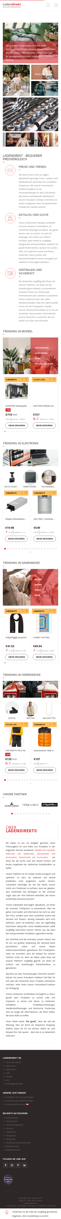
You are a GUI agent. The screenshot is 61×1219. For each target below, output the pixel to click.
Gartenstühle (11, 1121)
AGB (8, 1073)
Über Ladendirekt (13, 1062)
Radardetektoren (13, 1150)
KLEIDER (38, 584)
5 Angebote (39, 493)
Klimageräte (11, 1135)
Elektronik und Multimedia (20, 853)
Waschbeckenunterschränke (18, 1142)
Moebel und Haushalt (45, 850)
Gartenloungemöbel (14, 1125)
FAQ (7, 1080)
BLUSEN (38, 579)
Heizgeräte (10, 1139)
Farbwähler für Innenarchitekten (20, 1097)
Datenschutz (11, 1069)
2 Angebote (11, 379)
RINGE (37, 595)
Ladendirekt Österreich (16, 1104)
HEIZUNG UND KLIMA (44, 364)
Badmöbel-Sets (12, 1146)
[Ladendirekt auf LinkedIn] (24, 1165)
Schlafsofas (11, 1132)
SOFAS (37, 358)
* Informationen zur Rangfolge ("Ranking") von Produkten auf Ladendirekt (31, 1206)
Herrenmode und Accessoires (33, 857)
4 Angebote (11, 493)
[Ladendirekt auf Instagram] (12, 1165)
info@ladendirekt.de (30, 1203)
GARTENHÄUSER (42, 348)
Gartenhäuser (12, 1117)
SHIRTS (38, 590)
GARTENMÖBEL (41, 353)
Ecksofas (10, 1128)
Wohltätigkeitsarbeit (14, 1083)
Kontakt (9, 1076)
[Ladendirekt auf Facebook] (5, 1165)
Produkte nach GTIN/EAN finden (19, 1100)
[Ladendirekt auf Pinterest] (18, 1165)
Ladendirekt (13, 5)
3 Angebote (39, 724)
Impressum (11, 1066)
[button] (5, 548)
